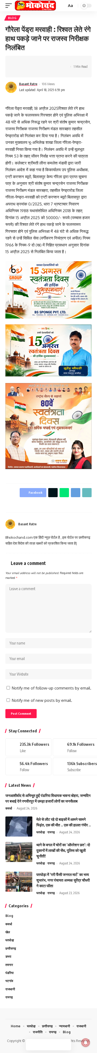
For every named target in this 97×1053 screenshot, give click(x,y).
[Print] (59, 62)
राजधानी (10, 989)
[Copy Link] (51, 62)
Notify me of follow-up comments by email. (51, 688)
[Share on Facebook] (17, 62)
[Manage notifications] (85, 1042)
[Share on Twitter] (26, 62)
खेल (7, 932)
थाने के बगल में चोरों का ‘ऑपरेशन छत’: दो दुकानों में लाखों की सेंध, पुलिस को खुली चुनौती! (63, 850)
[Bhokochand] (35, 5)
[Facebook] (76, 524)
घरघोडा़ (40, 832)
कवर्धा (8, 808)
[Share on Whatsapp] (34, 62)
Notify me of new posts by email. (42, 700)
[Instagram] (89, 524)
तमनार (9, 965)
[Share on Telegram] (42, 62)
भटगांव (9, 981)
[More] (17, 71)
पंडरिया (9, 973)
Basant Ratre (28, 84)
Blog (12, 18)
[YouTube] (83, 524)
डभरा (8, 956)
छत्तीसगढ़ (10, 948)
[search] (62, 6)
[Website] (70, 524)
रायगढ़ (51, 832)
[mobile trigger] (10, 5)
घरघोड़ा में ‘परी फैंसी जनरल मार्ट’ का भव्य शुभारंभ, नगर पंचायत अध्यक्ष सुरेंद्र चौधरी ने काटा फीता (63, 880)
